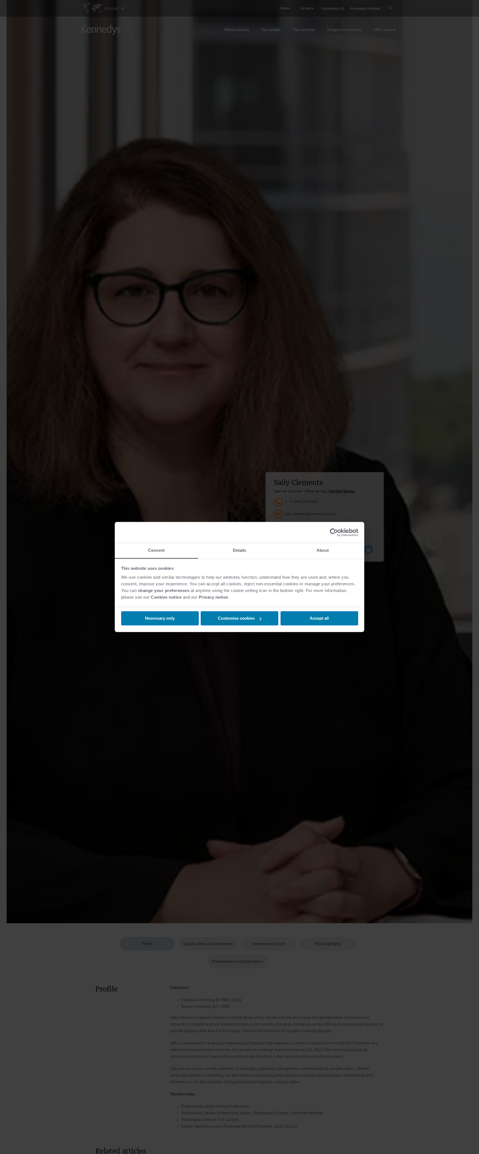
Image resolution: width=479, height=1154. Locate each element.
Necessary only (160, 618)
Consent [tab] (156, 550)
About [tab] (323, 550)
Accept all (319, 618)
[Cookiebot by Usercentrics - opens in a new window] (334, 532)
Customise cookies (236, 618)
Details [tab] (239, 550)
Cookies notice (166, 597)
